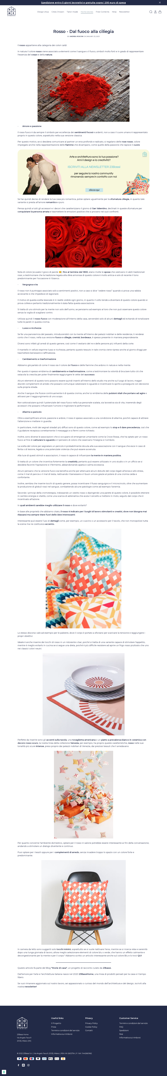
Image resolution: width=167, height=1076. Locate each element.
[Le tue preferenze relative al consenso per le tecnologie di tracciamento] (4, 1072)
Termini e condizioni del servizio (65, 1030)
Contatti (89, 1030)
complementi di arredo (67, 852)
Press (53, 1027)
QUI (140, 955)
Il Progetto (56, 1023)
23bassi (107, 968)
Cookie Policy (91, 1027)
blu (100, 952)
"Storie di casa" (59, 968)
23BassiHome (86, 974)
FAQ (121, 1027)
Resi (121, 1034)
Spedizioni (123, 1030)
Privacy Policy (91, 1023)
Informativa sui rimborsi (61, 1034)
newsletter (30, 986)
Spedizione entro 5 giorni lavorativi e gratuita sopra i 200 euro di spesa (83, 2)
